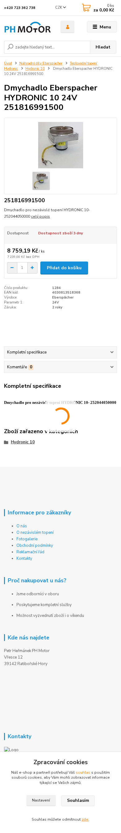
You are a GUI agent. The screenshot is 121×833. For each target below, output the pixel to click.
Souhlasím (78, 800)
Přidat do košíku (64, 268)
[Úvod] (27, 27)
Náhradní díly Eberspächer (40, 63)
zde (85, 819)
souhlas (83, 772)
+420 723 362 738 (19, 8)
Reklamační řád (30, 552)
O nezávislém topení (35, 532)
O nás (21, 526)
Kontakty (24, 558)
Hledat (103, 47)
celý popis (40, 216)
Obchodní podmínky (34, 545)
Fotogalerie (27, 539)
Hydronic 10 (35, 68)
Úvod (8, 63)
